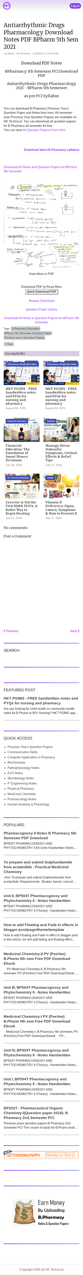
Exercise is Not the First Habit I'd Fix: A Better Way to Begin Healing (21, 507)
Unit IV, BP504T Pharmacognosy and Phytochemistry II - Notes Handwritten (37, 1052)
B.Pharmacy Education (26, 328)
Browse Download (41, 300)
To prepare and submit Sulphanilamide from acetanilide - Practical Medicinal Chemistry (38, 867)
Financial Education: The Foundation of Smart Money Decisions (18, 453)
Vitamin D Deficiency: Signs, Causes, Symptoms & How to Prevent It (61, 507)
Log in (75, 5)
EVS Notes (15, 773)
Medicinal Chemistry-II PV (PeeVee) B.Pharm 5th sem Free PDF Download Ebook (37, 958)
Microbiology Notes (21, 778)
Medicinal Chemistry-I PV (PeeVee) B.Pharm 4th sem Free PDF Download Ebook (37, 1021)
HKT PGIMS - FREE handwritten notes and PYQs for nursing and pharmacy (21, 396)
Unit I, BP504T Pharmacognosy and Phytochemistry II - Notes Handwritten (37, 1081)
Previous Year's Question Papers (30, 747)
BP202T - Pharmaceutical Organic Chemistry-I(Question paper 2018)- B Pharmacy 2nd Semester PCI (36, 1113)
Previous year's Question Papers (24, 337)
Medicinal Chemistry (22, 794)
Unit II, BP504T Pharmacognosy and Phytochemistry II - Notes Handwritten (37, 898)
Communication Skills (22, 752)
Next (73, 631)
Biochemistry (16, 762)
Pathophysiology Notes (23, 767)
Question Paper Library (41, 309)
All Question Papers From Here (44, 130)
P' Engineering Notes (22, 783)
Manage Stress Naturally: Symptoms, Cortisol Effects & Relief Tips (61, 453)
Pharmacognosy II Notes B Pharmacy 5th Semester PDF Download (40, 835)
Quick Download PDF (42, 291)
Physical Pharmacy (21, 788)
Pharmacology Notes (22, 799)
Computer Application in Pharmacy (31, 757)
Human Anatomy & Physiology (28, 804)
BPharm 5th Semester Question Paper (27, 333)
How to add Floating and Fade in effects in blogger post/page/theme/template (41, 927)
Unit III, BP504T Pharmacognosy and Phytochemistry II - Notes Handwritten (37, 989)
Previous (12, 631)
